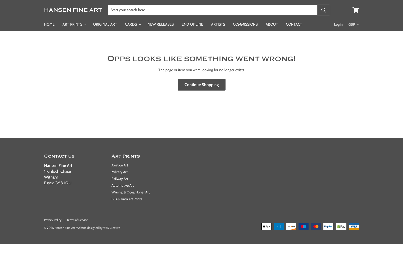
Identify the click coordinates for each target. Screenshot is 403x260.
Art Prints (73, 24)
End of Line (192, 24)
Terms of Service (77, 220)
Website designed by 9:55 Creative (98, 228)
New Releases (161, 24)
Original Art (105, 24)
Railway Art (119, 179)
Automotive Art (122, 185)
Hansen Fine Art (65, 228)
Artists (218, 24)
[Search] (323, 10)
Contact (294, 24)
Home (49, 24)
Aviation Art (119, 165)
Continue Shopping (201, 84)
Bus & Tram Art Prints (126, 199)
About (272, 24)
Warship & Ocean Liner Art (130, 192)
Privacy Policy (53, 220)
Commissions (245, 24)
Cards (131, 24)
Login (338, 24)
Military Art (119, 172)
